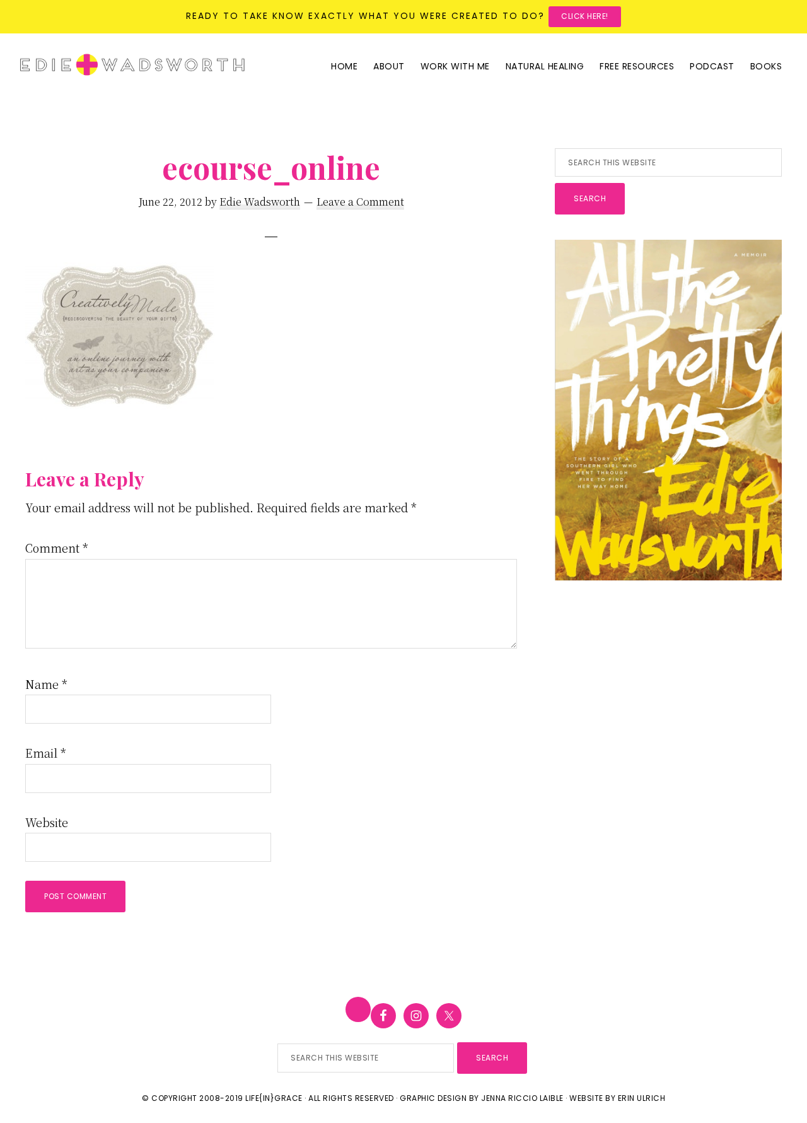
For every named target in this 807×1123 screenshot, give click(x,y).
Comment (56, 547)
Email (45, 752)
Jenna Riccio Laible (522, 1098)
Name (46, 684)
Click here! (584, 16)
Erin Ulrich (642, 1098)
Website (46, 822)
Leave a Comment (360, 201)
